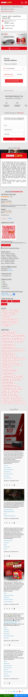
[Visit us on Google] (8, 691)
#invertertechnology (8, 473)
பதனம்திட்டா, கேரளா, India (6, 294)
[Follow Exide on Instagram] (17, 691)
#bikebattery (6, 597)
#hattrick (6, 673)
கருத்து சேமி (4, 218)
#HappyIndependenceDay (9, 515)
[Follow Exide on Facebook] (6, 691)
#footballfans (7, 676)
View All (10, 218)
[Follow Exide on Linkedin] (14, 691)
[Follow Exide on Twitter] (11, 691)
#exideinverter (7, 471)
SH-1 (9, 301)
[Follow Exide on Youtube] (19, 691)
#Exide (5, 513)
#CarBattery (6, 631)
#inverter (6, 465)
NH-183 (4, 301)
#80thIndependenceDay (9, 511)
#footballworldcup (8, 540)
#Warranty (6, 637)
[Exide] (6, 2)
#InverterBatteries (8, 671)
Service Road (16, 301)
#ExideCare (6, 629)
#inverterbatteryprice (8, 469)
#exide (5, 548)
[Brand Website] (22, 691)
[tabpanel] (14, 39)
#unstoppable (7, 546)
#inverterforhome (8, 478)
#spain (5, 544)
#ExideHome (6, 475)
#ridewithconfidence (8, 599)
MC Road (4, 304)
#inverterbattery (7, 467)
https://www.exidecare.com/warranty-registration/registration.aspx (12, 622)
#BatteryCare (7, 633)
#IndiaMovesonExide (8, 509)
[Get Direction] (14, 295)
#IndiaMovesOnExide (8, 595)
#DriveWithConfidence (9, 635)
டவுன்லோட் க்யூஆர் (6, 245)
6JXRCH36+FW (4, 293)
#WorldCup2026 (7, 667)
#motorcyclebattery (8, 601)
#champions (6, 542)
